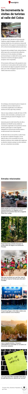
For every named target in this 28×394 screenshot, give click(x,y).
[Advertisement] (14, 87)
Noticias (3, 7)
